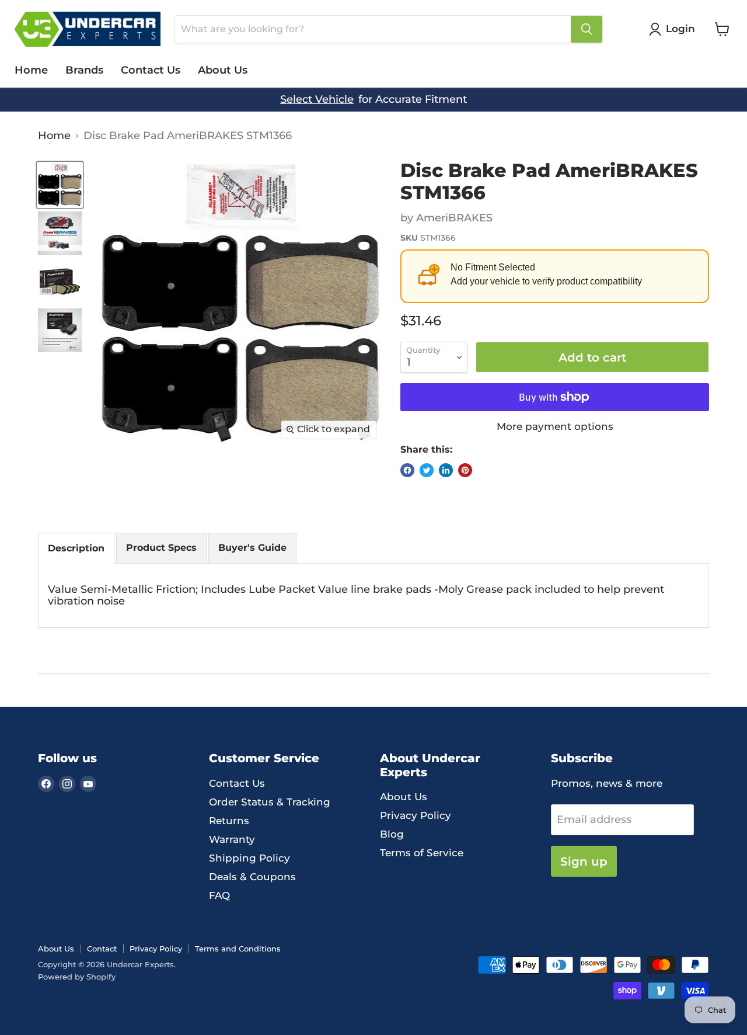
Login (680, 28)
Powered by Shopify (77, 976)
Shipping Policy (249, 858)
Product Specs (161, 547)
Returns (229, 820)
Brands (84, 70)
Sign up (584, 861)
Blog (392, 834)
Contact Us (150, 70)
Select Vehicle (317, 99)
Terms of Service (421, 853)
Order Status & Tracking (269, 802)
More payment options (555, 426)
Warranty (232, 839)
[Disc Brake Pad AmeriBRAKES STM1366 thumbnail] (60, 185)
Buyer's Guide (252, 547)
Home (31, 70)
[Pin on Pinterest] (465, 470)
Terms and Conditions (238, 948)
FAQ (219, 895)
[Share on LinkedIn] (446, 470)
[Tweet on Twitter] (427, 470)
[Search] (586, 29)
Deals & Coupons (252, 877)
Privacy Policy (415, 815)
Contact (102, 948)
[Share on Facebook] (407, 470)
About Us (222, 70)
